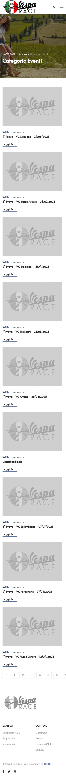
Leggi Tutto (10, 144)
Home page (9, 53)
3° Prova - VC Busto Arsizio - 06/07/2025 (29, 201)
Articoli (23, 54)
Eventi (6, 131)
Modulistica (9, 744)
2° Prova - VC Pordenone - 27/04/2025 (27, 591)
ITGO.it (47, 764)
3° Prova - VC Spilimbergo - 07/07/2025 (28, 526)
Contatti (40, 749)
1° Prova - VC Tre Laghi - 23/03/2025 (26, 331)
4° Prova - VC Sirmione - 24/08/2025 (26, 136)
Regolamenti (9, 738)
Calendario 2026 (11, 733)
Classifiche (41, 733)
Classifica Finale (12, 461)
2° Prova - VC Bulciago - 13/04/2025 (26, 266)
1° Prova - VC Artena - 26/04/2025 (25, 396)
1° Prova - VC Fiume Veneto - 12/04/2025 (28, 656)
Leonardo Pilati (43, 744)
